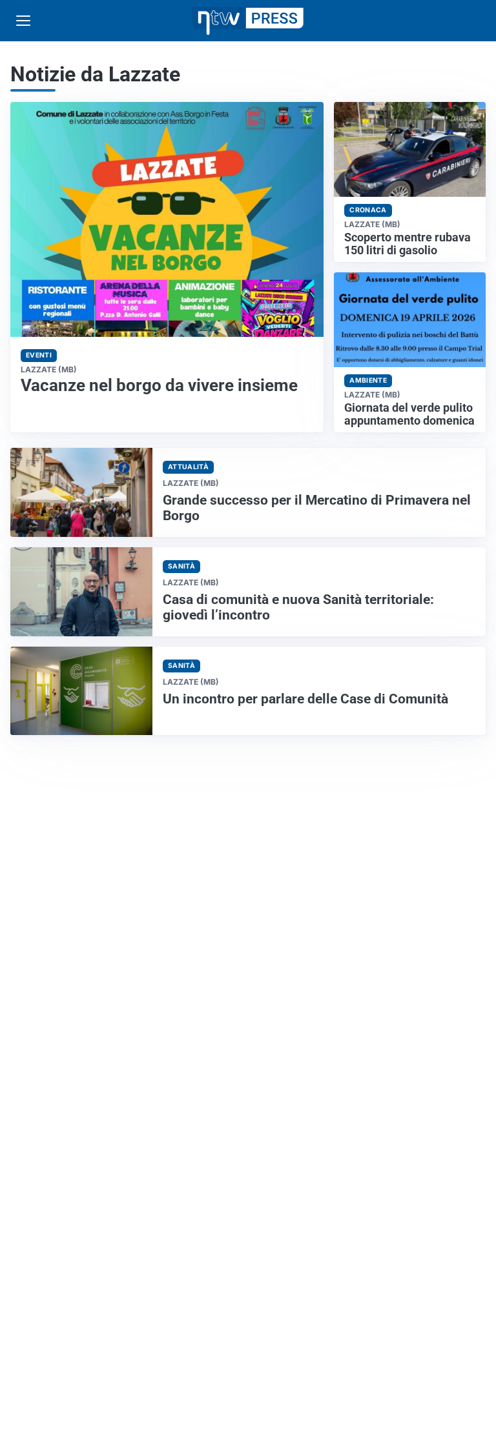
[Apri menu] (23, 20)
